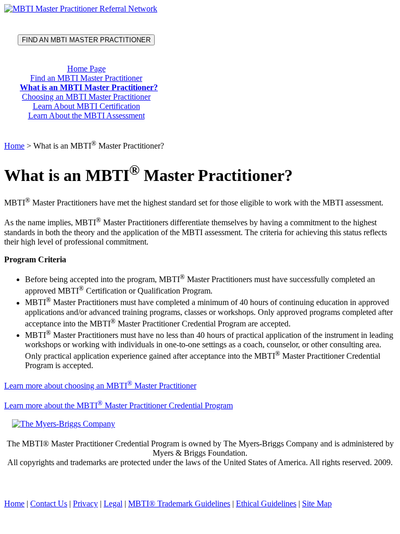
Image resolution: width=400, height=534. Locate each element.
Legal (113, 503)
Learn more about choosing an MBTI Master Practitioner (100, 385)
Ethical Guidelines (266, 503)
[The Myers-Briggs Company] (65, 423)
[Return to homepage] (80, 8)
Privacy (85, 503)
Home (14, 145)
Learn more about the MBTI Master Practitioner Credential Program (118, 405)
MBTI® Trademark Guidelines (179, 503)
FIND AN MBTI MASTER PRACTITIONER (86, 40)
